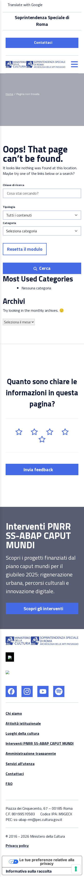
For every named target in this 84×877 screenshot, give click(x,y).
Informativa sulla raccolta (29, 871)
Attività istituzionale (23, 723)
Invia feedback (39, 469)
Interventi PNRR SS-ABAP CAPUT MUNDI (40, 743)
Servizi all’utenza (20, 763)
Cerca (44, 268)
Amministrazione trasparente (31, 753)
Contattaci (43, 42)
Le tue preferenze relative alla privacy (46, 861)
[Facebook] (11, 691)
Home (9, 94)
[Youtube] (43, 691)
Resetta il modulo (24, 249)
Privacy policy (17, 845)
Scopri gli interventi (43, 608)
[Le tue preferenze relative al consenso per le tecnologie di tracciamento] (75, 868)
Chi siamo (14, 713)
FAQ (9, 783)
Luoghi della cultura (22, 733)
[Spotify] (58, 691)
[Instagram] (27, 691)
